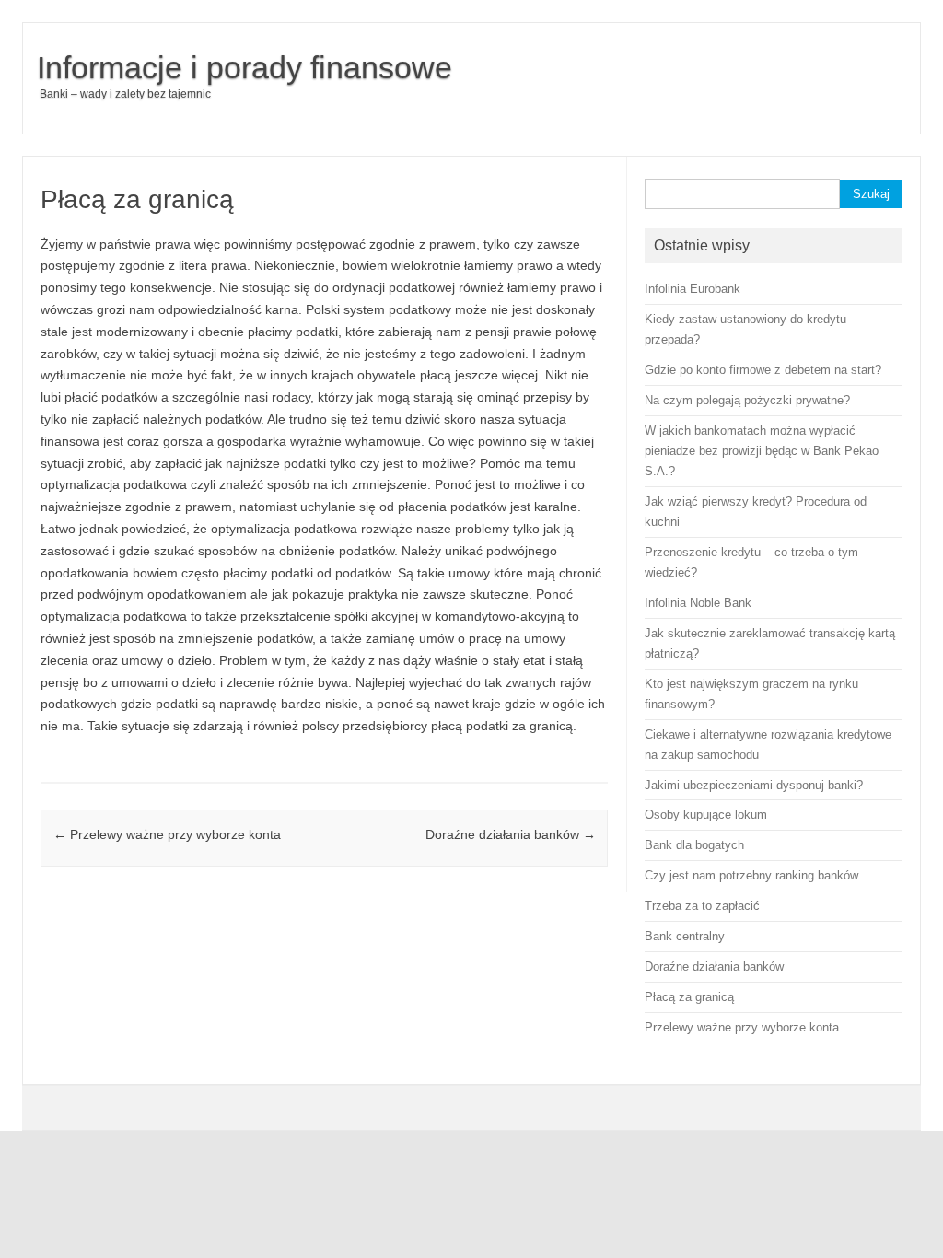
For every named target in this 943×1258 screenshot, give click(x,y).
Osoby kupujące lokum (706, 814)
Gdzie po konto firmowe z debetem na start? (763, 370)
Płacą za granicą (689, 997)
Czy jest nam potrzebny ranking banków (751, 875)
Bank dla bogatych (694, 845)
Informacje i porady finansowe (244, 67)
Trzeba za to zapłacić (702, 906)
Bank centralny (685, 936)
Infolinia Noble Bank (698, 603)
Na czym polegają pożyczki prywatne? (747, 400)
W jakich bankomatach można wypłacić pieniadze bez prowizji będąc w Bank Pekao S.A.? (762, 451)
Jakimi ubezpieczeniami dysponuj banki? (754, 785)
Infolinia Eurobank (692, 289)
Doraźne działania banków (510, 834)
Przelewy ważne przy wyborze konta (167, 834)
